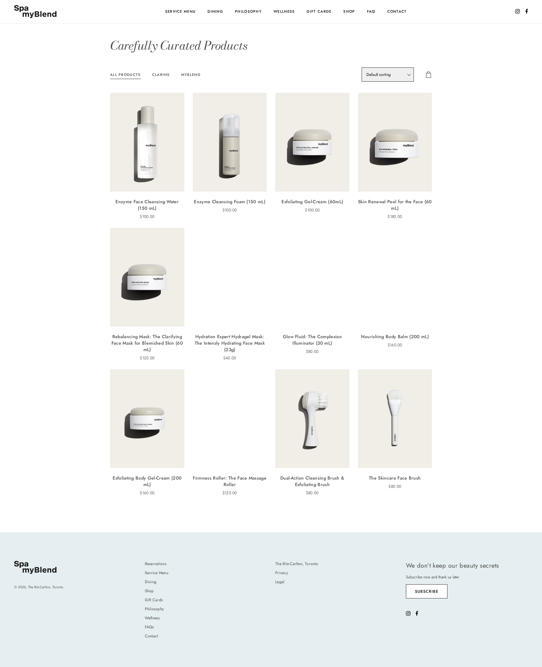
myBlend (190, 74)
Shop (349, 11)
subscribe (427, 591)
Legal (279, 582)
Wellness (284, 11)
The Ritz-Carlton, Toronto (296, 564)
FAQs (149, 627)
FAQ (371, 11)
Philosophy (248, 11)
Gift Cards (319, 11)
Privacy (281, 573)
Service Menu (180, 11)
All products (125, 74)
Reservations (156, 564)
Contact (397, 11)
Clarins (161, 74)
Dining (215, 11)
